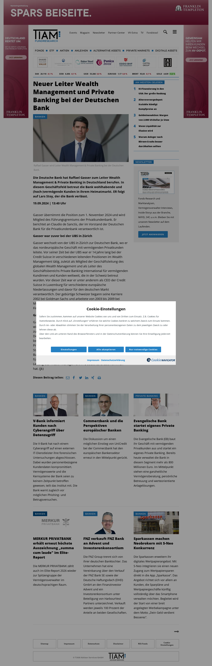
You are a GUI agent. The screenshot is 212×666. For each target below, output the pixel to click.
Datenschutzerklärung (113, 360)
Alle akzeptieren (106, 349)
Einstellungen (69, 349)
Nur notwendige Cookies (143, 349)
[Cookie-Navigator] (161, 361)
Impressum (93, 360)
